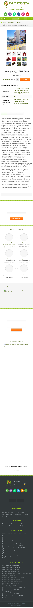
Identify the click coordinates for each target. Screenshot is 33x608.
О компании (18, 514)
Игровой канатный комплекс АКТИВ (12, 596)
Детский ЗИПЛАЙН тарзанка (10, 583)
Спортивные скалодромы (9, 554)
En (28, 18)
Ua (22, 18)
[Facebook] (14, 500)
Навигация (16, 508)
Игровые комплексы (8, 542)
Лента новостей (13, 526)
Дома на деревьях (22, 556)
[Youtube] (18, 500)
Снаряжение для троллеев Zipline (12, 581)
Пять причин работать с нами (10, 524)
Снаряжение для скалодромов (11, 579)
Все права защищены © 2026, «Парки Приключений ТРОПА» (16, 604)
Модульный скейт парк (8, 573)
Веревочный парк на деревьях (11, 550)
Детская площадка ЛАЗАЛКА (10, 590)
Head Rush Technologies (9, 598)
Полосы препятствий (8, 536)
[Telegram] (22, 500)
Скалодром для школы (8, 575)
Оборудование (11, 22)
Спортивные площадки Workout (11, 544)
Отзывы (26, 514)
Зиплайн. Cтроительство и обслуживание (14, 533)
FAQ (21, 526)
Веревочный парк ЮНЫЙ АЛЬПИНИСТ (13, 548)
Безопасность (25, 524)
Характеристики (11, 113)
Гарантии (4, 526)
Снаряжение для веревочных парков (13, 577)
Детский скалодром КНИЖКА (10, 594)
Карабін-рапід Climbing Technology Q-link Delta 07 (16, 467)
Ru (25, 18)
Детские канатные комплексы (10, 538)
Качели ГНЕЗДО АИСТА (9, 585)
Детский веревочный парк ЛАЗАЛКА (12, 546)
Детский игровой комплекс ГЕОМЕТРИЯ (14, 588)
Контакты (4, 516)
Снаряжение (18, 22)
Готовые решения (16, 562)
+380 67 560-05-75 (9, 247)
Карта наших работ (7, 514)
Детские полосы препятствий (10, 540)
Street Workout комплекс (24, 573)
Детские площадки (21, 536)
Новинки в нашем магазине (16, 287)
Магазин (10, 512)
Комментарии (19, 113)
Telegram (13, 244)
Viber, (9, 244)
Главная (4, 22)
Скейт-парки (5, 558)
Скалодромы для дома (8, 556)
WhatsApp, (5, 244)
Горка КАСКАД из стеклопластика (12, 592)
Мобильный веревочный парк (10, 571)
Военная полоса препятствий (10, 565)
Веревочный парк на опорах (10, 552)
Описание (4, 113)
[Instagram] (11, 500)
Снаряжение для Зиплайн (9, 24)
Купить (25, 79)
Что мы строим (19, 512)
